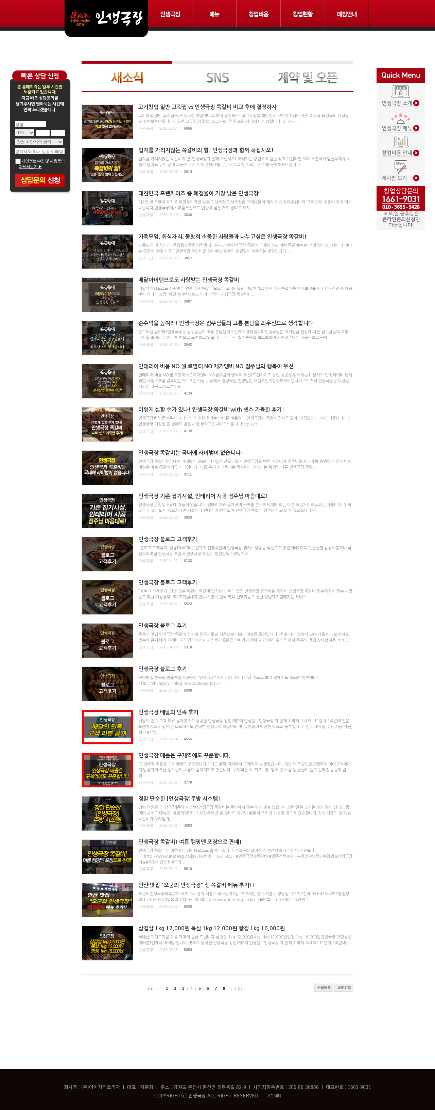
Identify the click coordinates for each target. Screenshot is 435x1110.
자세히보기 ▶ (30, 166)
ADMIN (274, 1096)
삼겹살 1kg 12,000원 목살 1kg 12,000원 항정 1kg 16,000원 (211, 928)
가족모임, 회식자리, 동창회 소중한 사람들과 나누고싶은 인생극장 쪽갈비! (222, 236)
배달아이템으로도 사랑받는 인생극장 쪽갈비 (188, 280)
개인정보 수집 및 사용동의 (43, 161)
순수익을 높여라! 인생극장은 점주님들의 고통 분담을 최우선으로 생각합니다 (225, 323)
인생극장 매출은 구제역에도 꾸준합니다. (184, 755)
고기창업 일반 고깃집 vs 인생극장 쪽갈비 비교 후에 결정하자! (208, 107)
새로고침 (344, 987)
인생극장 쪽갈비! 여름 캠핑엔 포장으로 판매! (190, 841)
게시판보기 (401, 166)
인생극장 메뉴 (401, 118)
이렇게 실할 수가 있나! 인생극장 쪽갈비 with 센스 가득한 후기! (211, 409)
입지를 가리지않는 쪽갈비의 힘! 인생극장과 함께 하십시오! (206, 150)
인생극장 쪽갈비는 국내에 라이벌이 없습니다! (190, 452)
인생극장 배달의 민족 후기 (168, 712)
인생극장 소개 (401, 94)
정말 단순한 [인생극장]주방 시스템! (179, 798)
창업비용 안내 (401, 142)
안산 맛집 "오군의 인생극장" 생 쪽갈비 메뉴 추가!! (196, 885)
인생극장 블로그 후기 (162, 625)
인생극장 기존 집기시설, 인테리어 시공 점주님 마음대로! (203, 496)
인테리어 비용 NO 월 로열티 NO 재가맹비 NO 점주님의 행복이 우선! (217, 366)
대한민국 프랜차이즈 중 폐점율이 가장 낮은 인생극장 (198, 193)
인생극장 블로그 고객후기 (167, 539)
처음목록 (324, 987)
